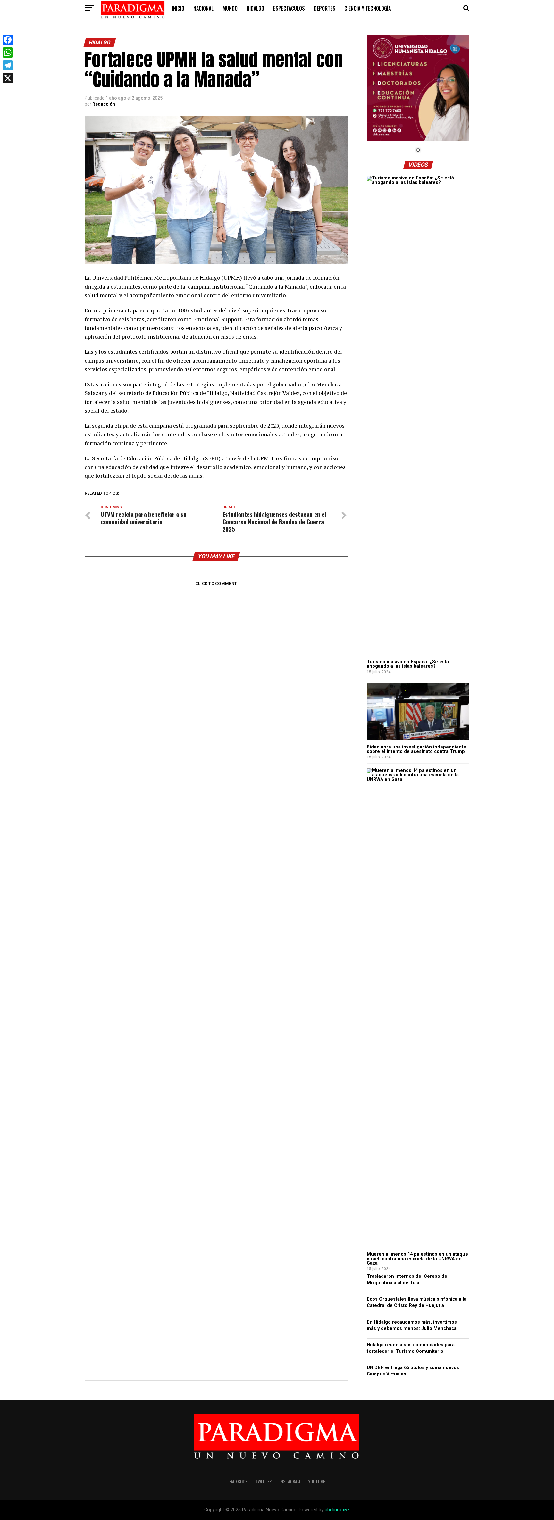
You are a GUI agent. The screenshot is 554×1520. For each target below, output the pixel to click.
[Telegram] (7, 65)
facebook (238, 1481)
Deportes (324, 8)
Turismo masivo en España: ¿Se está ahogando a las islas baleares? (408, 664)
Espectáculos (289, 8)
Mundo (230, 8)
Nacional (203, 8)
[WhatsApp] (7, 52)
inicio (178, 8)
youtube (316, 1481)
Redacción (103, 104)
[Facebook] (7, 39)
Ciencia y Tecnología (367, 8)
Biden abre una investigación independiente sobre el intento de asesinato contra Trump (416, 749)
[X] (7, 78)
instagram (289, 1481)
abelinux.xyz (337, 1510)
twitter (263, 1481)
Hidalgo (255, 8)
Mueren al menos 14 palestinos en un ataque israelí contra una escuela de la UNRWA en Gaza (417, 1259)
